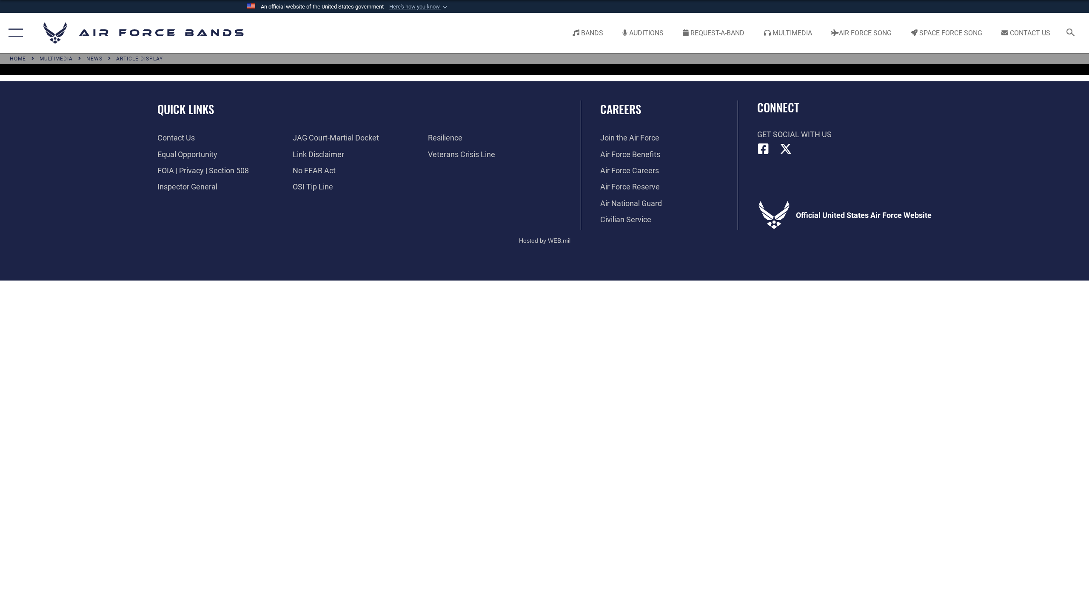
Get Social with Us (794, 134)
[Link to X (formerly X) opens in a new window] (785, 149)
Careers (620, 108)
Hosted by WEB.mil (544, 240)
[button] (419, 7)
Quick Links (185, 108)
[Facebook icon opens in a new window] (763, 149)
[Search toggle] (1071, 33)
